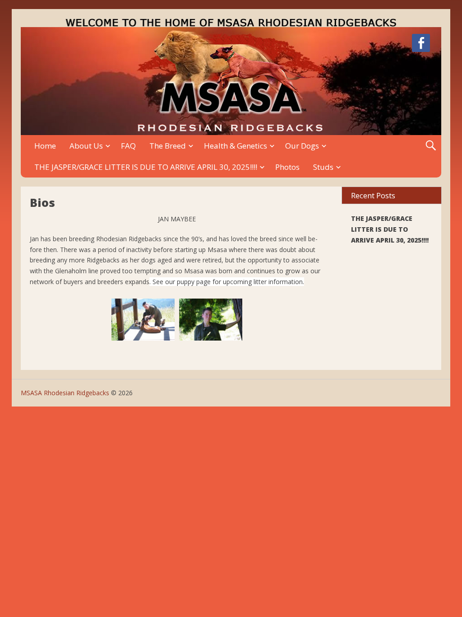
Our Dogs (302, 145)
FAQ (128, 145)
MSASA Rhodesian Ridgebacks (65, 392)
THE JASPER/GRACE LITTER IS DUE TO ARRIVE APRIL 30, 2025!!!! (145, 167)
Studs (323, 167)
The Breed (167, 145)
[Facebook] (421, 44)
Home (45, 145)
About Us (86, 145)
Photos (287, 167)
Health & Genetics (235, 145)
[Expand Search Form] (430, 145)
